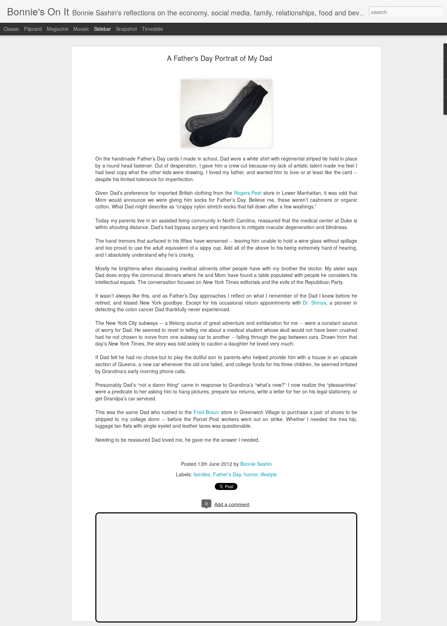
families (201, 474)
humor (251, 474)
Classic (11, 28)
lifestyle (269, 474)
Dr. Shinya (314, 302)
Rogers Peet (248, 192)
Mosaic (81, 28)
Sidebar (102, 28)
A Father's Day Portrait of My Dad (219, 58)
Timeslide (152, 28)
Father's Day (227, 474)
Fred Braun (207, 411)
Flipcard (33, 28)
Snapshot (126, 28)
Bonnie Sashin (256, 463)
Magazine (57, 28)
